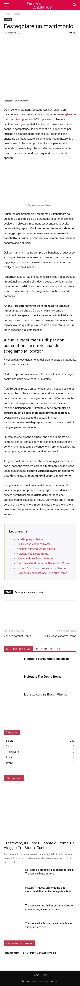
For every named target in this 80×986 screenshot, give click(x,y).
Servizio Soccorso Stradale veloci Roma (41, 568)
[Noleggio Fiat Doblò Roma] (13, 680)
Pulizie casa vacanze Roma (34, 544)
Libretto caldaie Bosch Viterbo (35, 558)
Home (7, 13)
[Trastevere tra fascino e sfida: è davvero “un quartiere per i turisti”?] (13, 928)
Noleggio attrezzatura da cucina (36, 548)
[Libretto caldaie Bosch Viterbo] (13, 698)
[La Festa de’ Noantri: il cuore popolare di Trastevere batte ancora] (13, 874)
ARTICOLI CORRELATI (18, 649)
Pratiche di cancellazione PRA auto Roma (42, 573)
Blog (45, 975)
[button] (75, 5)
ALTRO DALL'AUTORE (48, 649)
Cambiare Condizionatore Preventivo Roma (43, 563)
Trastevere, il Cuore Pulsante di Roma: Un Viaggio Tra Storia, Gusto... (39, 845)
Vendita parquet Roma (30, 539)
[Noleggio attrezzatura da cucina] (13, 663)
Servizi (17, 13)
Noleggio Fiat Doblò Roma (32, 553)
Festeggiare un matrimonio (29, 592)
